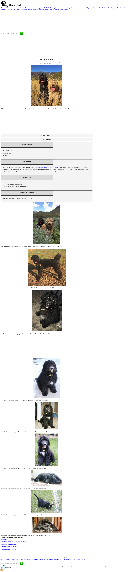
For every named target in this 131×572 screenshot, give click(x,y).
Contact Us (83, 559)
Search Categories (87, 8)
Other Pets (120, 8)
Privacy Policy (67, 559)
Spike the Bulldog (54, 9)
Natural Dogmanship (21, 559)
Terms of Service (76, 559)
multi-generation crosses (58, 171)
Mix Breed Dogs (24, 8)
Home (2, 8)
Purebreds (15, 8)
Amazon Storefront (58, 559)
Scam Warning (64, 9)
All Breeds (8, 8)
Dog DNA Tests (47, 139)
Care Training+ (12, 9)
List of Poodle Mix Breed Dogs (9, 547)
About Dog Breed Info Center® (7, 559)
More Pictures (32, 9)
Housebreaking (65, 8)
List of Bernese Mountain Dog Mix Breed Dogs (13, 542)
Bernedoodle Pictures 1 (7, 539)
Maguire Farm (49, 559)
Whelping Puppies (22, 9)
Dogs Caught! (111, 8)
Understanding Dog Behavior (52, 8)
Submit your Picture (42, 9)
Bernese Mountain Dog (43, 167)
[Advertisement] (45, 21)
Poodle (56, 167)
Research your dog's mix (36, 8)
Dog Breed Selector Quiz (100, 8)
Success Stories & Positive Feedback (36, 559)
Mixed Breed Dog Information (8, 544)
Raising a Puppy (75, 8)
